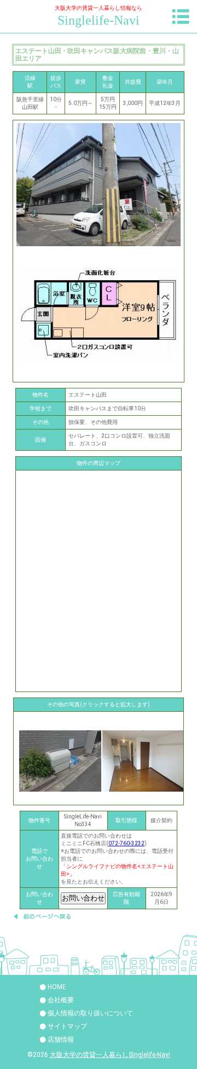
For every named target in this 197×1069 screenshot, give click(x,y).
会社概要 (61, 1000)
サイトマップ (67, 1026)
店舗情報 (61, 1039)
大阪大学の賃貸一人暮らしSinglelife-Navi (110, 1055)
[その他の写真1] (143, 761)
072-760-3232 (126, 843)
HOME (57, 987)
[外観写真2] (60, 761)
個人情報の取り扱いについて (90, 1013)
